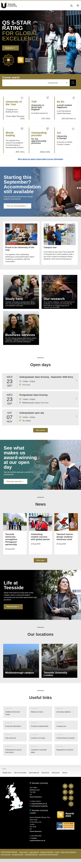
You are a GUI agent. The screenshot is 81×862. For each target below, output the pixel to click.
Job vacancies (10, 738)
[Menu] (78, 5)
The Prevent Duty (6, 854)
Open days (40, 365)
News (40, 504)
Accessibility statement (31, 854)
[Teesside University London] (19, 805)
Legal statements (34, 852)
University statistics (63, 712)
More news (40, 560)
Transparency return (17, 854)
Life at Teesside (20, 773)
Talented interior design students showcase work (64, 537)
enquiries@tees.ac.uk (39, 803)
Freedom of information (47, 852)
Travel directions (36, 797)
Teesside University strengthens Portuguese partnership (11, 539)
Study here (9, 48)
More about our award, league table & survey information (40, 159)
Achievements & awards (65, 738)
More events (40, 430)
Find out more (12, 606)
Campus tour (61, 726)
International (34, 773)
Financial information (13, 726)
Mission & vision (37, 712)
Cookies (57, 852)
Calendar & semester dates (39, 751)
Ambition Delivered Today (12, 713)
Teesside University (9, 5)
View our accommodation (16, 206)
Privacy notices (23, 852)
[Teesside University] (16, 796)
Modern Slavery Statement (68, 852)
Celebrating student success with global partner (40, 537)
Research (56, 773)
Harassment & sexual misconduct (13, 751)
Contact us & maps (38, 738)
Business (45, 773)
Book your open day (14, 481)
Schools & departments (39, 726)
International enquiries (39, 806)
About (64, 773)
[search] (71, 5)
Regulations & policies (64, 750)
